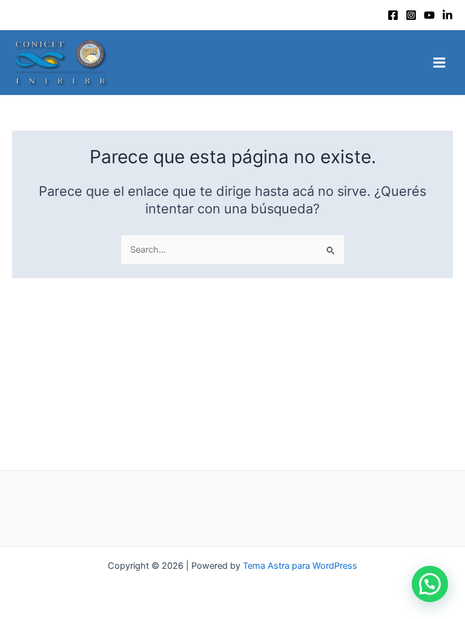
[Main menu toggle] (439, 62)
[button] (430, 584)
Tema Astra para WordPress (300, 565)
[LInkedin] (447, 15)
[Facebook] (393, 15)
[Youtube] (429, 15)
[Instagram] (411, 15)
